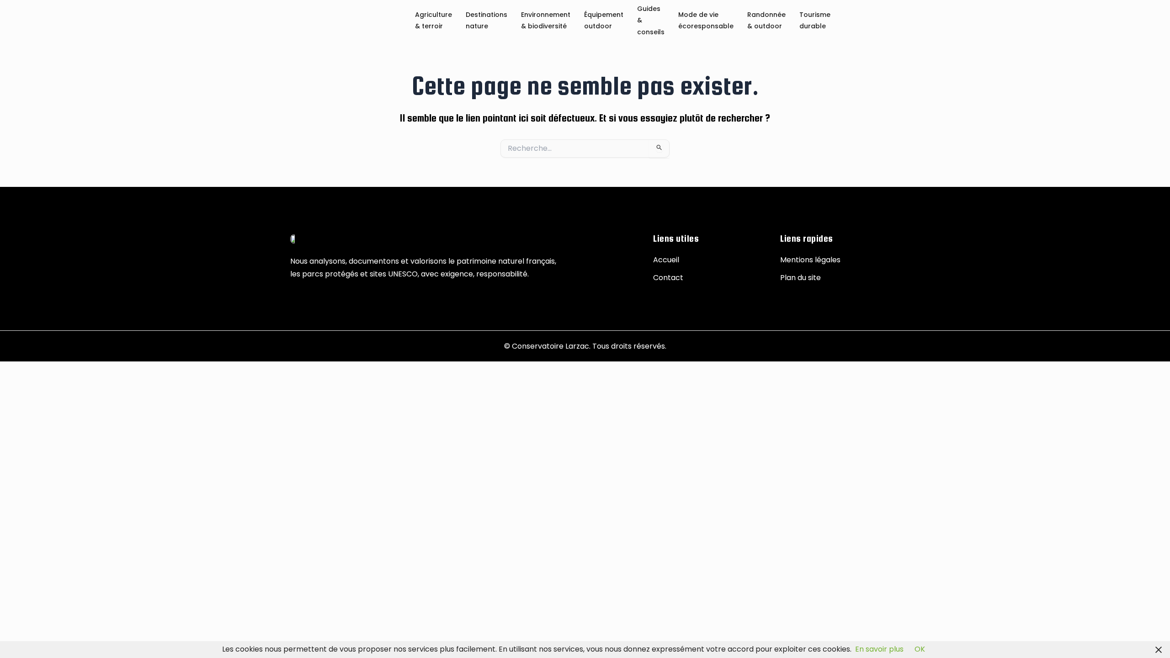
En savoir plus (879, 649)
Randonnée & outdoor (766, 21)
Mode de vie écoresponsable (706, 21)
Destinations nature (486, 21)
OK (920, 649)
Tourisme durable (814, 21)
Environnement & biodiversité (545, 21)
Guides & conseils (651, 21)
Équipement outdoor (603, 21)
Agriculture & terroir (433, 21)
